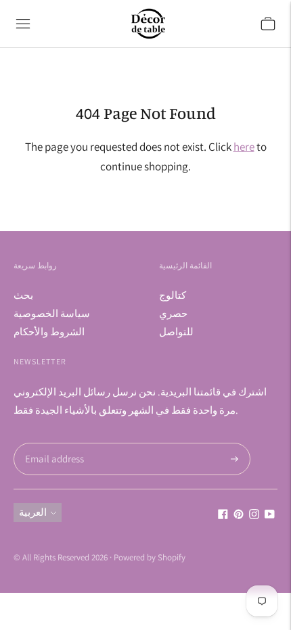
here (243, 146)
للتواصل (176, 331)
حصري (173, 313)
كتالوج (172, 295)
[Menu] (23, 24)
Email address (52, 443)
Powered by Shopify (149, 557)
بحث (23, 295)
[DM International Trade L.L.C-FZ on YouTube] (270, 515)
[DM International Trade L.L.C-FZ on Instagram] (254, 515)
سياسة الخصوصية (52, 313)
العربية (33, 512)
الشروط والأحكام (49, 331)
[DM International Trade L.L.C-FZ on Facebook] (223, 515)
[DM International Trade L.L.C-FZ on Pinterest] (238, 515)
